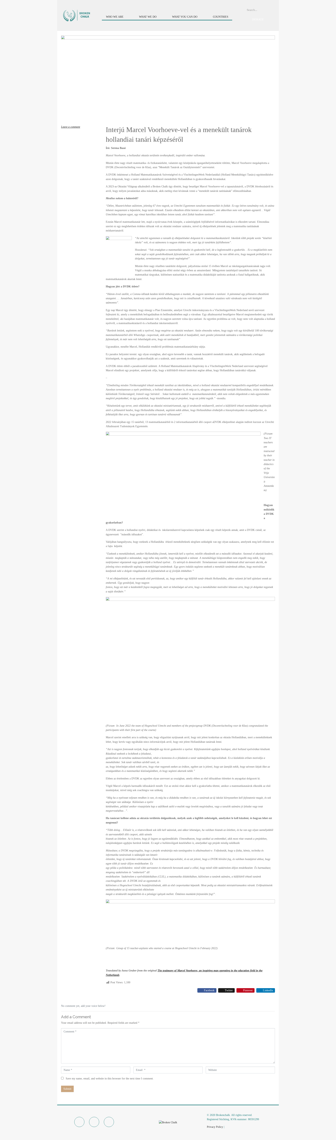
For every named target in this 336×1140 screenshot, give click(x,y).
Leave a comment (70, 126)
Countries (220, 16)
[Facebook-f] (79, 1122)
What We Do (148, 16)
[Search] (273, 10)
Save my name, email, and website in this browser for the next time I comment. (110, 1078)
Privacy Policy (215, 1126)
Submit (67, 1088)
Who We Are (114, 16)
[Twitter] (94, 1122)
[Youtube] (109, 1122)
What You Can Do (184, 16)
